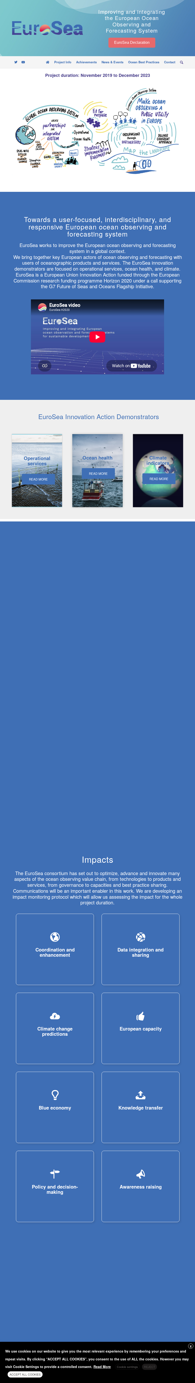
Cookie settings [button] (127, 1367)
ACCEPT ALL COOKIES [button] (25, 1374)
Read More (102, 1366)
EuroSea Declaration (132, 42)
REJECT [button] (149, 1367)
